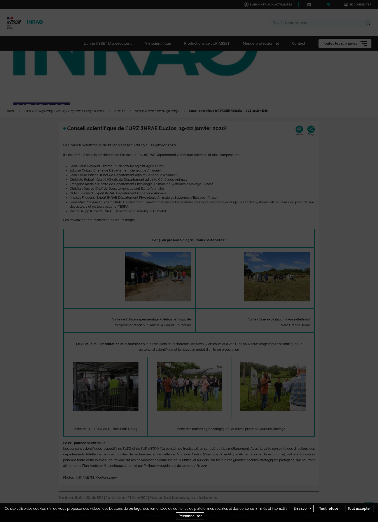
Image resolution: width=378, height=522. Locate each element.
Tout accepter (359, 508)
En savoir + (302, 508)
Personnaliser (190, 516)
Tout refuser (329, 508)
